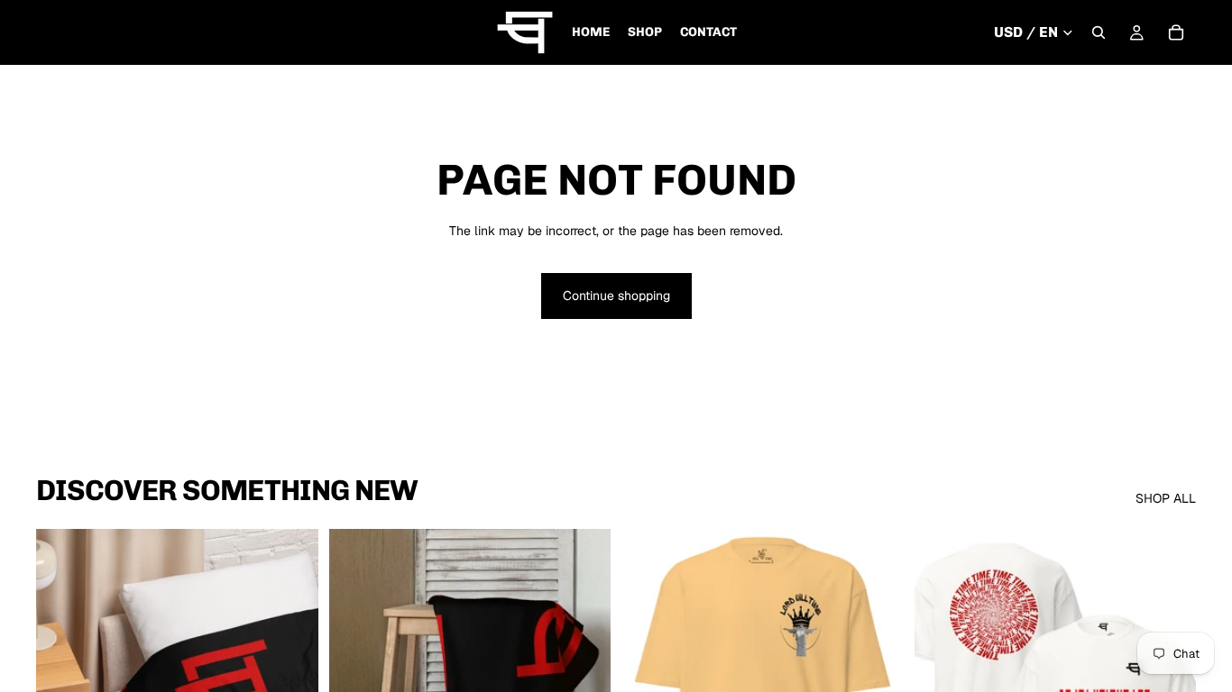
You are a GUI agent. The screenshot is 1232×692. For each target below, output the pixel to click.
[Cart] (1176, 32)
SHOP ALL (1165, 498)
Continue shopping (616, 295)
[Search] (1098, 32)
